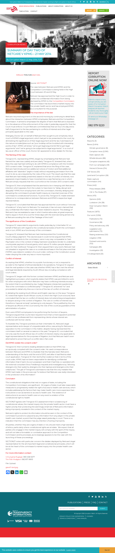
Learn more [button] (70, 550)
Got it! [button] (107, 550)
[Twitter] (84, 1)
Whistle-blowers (95, 158)
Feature (90, 212)
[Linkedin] (94, 1)
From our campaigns (97, 165)
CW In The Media (96, 192)
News (89, 144)
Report (89, 10)
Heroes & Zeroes (96, 168)
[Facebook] (80, 1)
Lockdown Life (95, 203)
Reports (90, 141)
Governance (94, 222)
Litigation (93, 238)
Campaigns (93, 247)
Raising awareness (96, 235)
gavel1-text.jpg (12, 467)
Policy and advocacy (97, 226)
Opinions (92, 199)
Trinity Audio (28, 75)
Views (89, 195)
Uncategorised (93, 254)
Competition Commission (63, 101)
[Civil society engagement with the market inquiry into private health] (1, 276)
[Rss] (97, 1)
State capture (94, 155)
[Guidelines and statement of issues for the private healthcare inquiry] (113, 276)
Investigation (94, 250)
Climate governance (97, 148)
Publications (94, 219)
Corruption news (95, 151)
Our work (91, 215)
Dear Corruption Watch (98, 206)
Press (89, 185)
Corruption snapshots (97, 162)
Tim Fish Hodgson (13, 459)
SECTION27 (41, 83)
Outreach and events (97, 241)
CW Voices (91, 172)
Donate (101, 10)
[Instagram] (90, 1)
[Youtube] (87, 1)
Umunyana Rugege (14, 457)
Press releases (95, 189)
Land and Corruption (96, 175)
